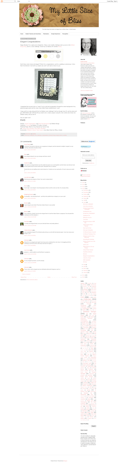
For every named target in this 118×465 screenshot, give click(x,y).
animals (84, 284)
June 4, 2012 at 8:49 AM (30, 189)
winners (91, 416)
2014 (83, 184)
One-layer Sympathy (88, 230)
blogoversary (93, 291)
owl (95, 363)
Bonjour (85, 254)
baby (85, 287)
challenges (32, 135)
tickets (87, 406)
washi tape (90, 412)
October (85, 194)
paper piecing (87, 365)
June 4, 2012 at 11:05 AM (30, 217)
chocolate (89, 303)
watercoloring (84, 414)
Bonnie (26, 203)
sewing (85, 382)
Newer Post (23, 277)
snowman (84, 388)
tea (94, 399)
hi (89, 342)
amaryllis (90, 283)
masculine (93, 357)
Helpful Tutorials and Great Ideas (33, 33)
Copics (84, 309)
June (84, 202)
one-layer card (87, 363)
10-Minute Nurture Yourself (89, 232)
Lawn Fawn (83, 351)
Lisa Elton (26, 221)
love (82, 354)
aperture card (86, 286)
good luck (87, 336)
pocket (92, 370)
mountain (94, 360)
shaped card (86, 384)
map (88, 354)
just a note (93, 346)
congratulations (45, 135)
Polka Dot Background (44, 123)
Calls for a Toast (87, 258)
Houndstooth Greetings (88, 239)
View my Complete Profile (87, 90)
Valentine (84, 411)
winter (82, 418)
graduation (94, 336)
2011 (83, 275)
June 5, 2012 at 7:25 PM (30, 271)
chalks (94, 297)
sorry (89, 388)
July (84, 200)
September (86, 196)
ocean (94, 361)
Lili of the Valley (91, 352)
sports (82, 390)
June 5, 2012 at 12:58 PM (30, 262)
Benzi (25, 185)
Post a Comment (26, 274)
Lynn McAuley (27, 177)
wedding (65, 135)
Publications (46, 33)
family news (85, 322)
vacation (94, 409)
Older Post (74, 277)
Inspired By (92, 345)
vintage (82, 412)
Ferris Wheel (93, 324)
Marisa (26, 211)
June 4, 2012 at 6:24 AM (30, 158)
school (87, 381)
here (89, 118)
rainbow (82, 378)
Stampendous (93, 391)
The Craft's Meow (85, 405)
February (85, 270)
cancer (83, 295)
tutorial (82, 409)
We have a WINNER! (88, 204)
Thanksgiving (84, 402)
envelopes (94, 321)
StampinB (83, 394)
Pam (25, 154)
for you (86, 328)
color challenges (38, 135)
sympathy (83, 399)
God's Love (85, 244)
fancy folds (94, 322)
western (93, 415)
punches (90, 375)
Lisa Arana (27, 250)
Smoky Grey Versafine (28, 128)
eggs (87, 316)
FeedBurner (91, 163)
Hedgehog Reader (28, 194)
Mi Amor (85, 262)
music (83, 361)
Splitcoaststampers (86, 113)
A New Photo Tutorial (88, 250)
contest (94, 308)
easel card (91, 315)
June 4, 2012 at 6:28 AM (30, 172)
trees (93, 407)
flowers (61, 135)
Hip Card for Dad (87, 228)
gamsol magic (85, 331)
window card (84, 416)
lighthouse (83, 352)
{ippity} (82, 283)
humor (91, 343)
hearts (94, 340)
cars (93, 295)
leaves (91, 351)
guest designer (90, 337)
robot (89, 379)
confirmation (93, 306)
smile (90, 387)
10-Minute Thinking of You (89, 234)
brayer (88, 292)
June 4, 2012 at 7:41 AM (30, 181)
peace (88, 367)
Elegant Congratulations (89, 256)
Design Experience (55, 33)
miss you (85, 358)
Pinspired (90, 369)
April (84, 266)
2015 (83, 182)
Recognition (65, 33)
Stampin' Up (88, 393)
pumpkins (83, 375)
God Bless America (87, 251)
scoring (94, 381)
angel (95, 283)
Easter (82, 316)
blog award (93, 289)
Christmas (83, 305)
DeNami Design (52, 135)
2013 (83, 186)
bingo (89, 287)
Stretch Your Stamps (90, 396)
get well (90, 333)
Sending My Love (87, 211)
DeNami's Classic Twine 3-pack (35, 130)
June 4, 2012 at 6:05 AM (30, 149)
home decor (84, 343)
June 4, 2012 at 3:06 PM (30, 235)
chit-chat (93, 302)
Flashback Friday (92, 325)
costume (90, 309)
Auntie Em (26, 163)
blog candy (85, 291)
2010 (83, 277)
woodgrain (89, 418)
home (93, 342)
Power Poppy (84, 372)
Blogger (65, 460)
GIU (81, 336)
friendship (83, 330)
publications (91, 373)
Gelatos (84, 333)
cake (84, 294)
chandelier (83, 300)
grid (83, 337)
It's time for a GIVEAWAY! (89, 213)
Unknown (26, 240)
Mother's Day (86, 360)
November (86, 192)
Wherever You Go (87, 217)
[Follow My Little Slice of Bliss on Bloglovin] (88, 142)
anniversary (26, 135)
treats (88, 407)
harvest (88, 340)
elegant (57, 135)
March (85, 268)
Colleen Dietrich (28, 230)
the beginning (91, 403)
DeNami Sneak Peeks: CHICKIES (88, 209)
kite (88, 349)
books (83, 292)
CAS (82, 297)
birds (94, 288)
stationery (82, 396)
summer (91, 397)
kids (92, 348)
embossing (84, 319)
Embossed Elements (86, 318)
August (85, 198)
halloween (83, 339)
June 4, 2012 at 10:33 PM (30, 254)
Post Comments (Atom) (32, 279)
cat (90, 297)
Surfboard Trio (86, 215)
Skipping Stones (84, 387)
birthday (85, 289)
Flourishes (86, 327)
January (85, 272)
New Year (89, 361)
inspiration (83, 345)
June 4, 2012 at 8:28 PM (30, 245)
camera (89, 293)
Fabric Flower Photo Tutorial (88, 225)
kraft (92, 349)
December (86, 190)
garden (94, 331)
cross (95, 309)
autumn (94, 286)
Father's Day (85, 324)
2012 (83, 188)
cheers (88, 300)
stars (92, 394)
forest (92, 328)
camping (94, 293)
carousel (88, 295)
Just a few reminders (88, 206)
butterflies (94, 292)
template (82, 400)
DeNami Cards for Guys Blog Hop (88, 237)
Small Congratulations (30, 123)
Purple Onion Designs (87, 376)
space (93, 388)
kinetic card (83, 349)
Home (21, 33)
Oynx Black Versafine (40, 128)
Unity (87, 409)
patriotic (82, 367)
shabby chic (93, 382)
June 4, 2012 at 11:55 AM (30, 225)
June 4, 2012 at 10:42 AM (30, 207)
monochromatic (92, 358)
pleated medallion (84, 370)
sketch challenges (87, 385)
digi (87, 313)
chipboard (87, 302)
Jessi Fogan (27, 144)
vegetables (92, 410)
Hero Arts (85, 342)
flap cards (84, 325)
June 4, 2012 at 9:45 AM (30, 198)
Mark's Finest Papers (88, 355)
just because (85, 348)
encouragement (84, 321)
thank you (90, 400)
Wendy (60, 46)
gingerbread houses (91, 334)
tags (89, 399)
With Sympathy (86, 260)
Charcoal (28, 125)
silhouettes (94, 384)
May (84, 264)
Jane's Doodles (84, 346)
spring (88, 390)
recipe (88, 378)
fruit (92, 330)
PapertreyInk (91, 366)
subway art (83, 397)
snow (95, 387)
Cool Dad (85, 219)
